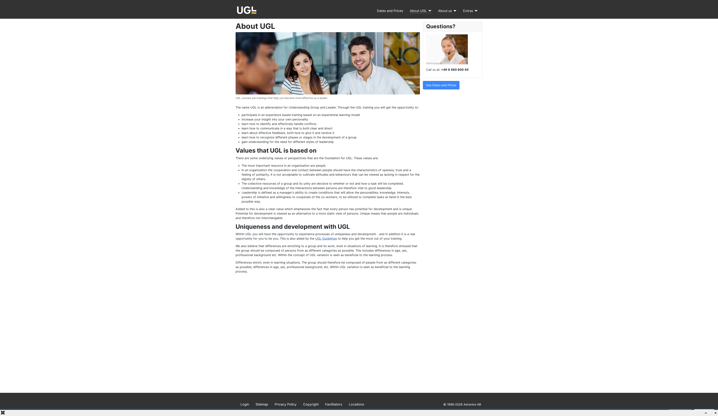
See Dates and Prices (441, 85)
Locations (356, 404)
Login (244, 404)
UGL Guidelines (326, 238)
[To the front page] (246, 10)
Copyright (311, 404)
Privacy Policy (286, 404)
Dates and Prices (390, 11)
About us (445, 11)
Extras (468, 11)
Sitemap (262, 404)
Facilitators (333, 404)
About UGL (418, 11)
